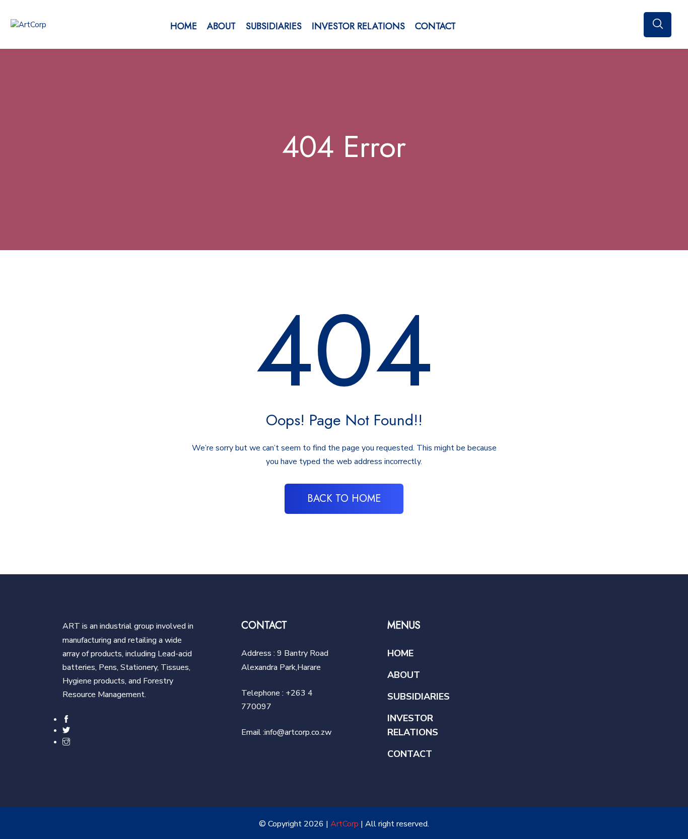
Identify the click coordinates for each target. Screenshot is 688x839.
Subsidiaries (274, 26)
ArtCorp (344, 823)
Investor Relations (358, 26)
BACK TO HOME (344, 498)
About (221, 26)
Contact (435, 26)
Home (183, 26)
